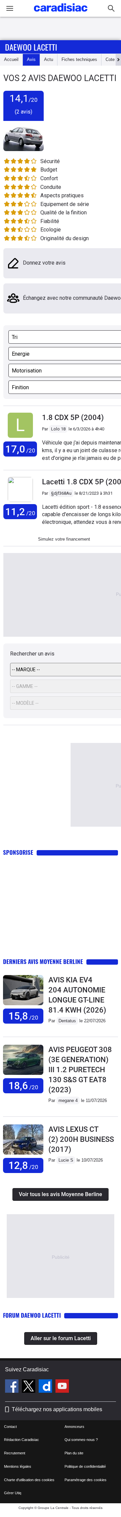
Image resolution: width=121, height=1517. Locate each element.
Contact (10, 1427)
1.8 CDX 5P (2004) (73, 417)
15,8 (23, 1016)
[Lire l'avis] (23, 1005)
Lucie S (65, 1160)
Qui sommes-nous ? (81, 1440)
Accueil (11, 59)
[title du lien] (20, 437)
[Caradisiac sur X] (29, 1387)
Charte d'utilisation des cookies (29, 1480)
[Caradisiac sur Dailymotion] (46, 1387)
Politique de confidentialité (85, 1466)
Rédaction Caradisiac (21, 1440)
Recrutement (14, 1453)
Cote (110, 59)
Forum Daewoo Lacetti (32, 1315)
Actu (48, 59)
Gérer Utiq (12, 1493)
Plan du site (74, 1453)
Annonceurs (74, 1427)
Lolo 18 (58, 428)
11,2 (20, 512)
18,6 (23, 1086)
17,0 (20, 449)
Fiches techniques (79, 59)
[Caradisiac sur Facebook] (12, 1387)
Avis (31, 59)
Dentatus (67, 1020)
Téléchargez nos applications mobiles (57, 1409)
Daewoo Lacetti (31, 47)
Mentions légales (17, 1466)
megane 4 (68, 1100)
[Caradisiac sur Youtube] (62, 1387)
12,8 (23, 1165)
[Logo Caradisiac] (60, 13)
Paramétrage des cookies (86, 1480)
